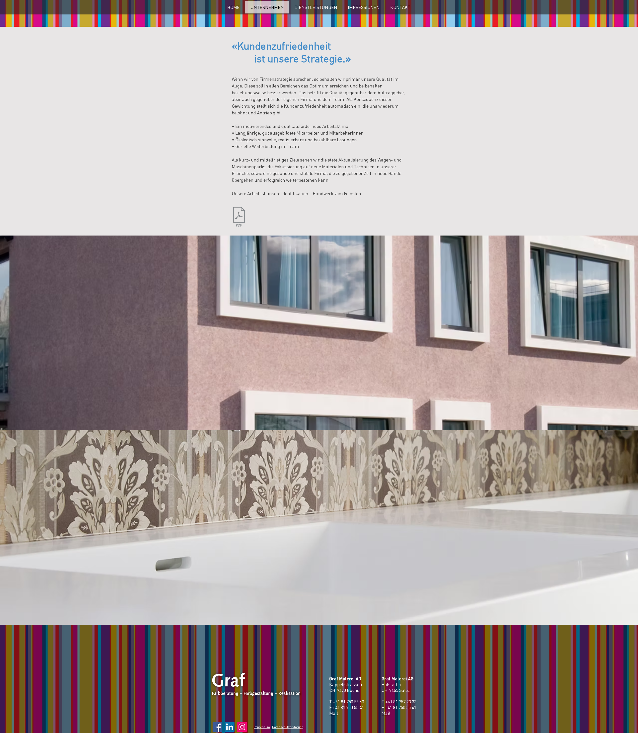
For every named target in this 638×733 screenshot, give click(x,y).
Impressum (262, 727)
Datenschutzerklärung (287, 727)
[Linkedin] (230, 727)
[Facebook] (217, 727)
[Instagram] (242, 727)
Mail (333, 713)
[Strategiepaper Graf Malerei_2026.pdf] (239, 217)
